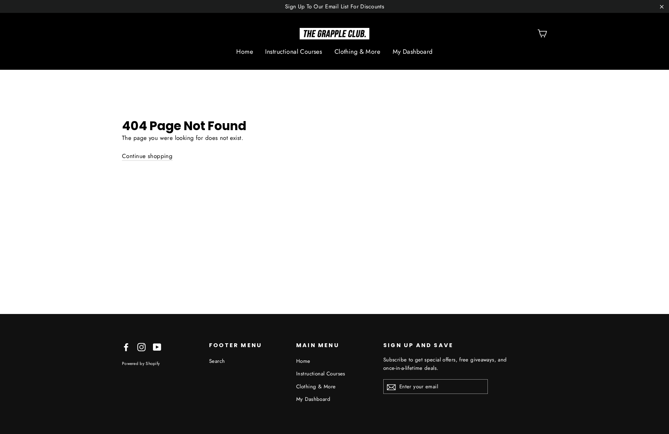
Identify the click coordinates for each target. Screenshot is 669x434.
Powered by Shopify (141, 363)
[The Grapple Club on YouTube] (157, 346)
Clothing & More (357, 51)
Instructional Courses (293, 51)
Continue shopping (147, 156)
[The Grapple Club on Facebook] (126, 346)
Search (217, 361)
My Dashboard (413, 51)
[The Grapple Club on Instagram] (141, 346)
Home (244, 51)
